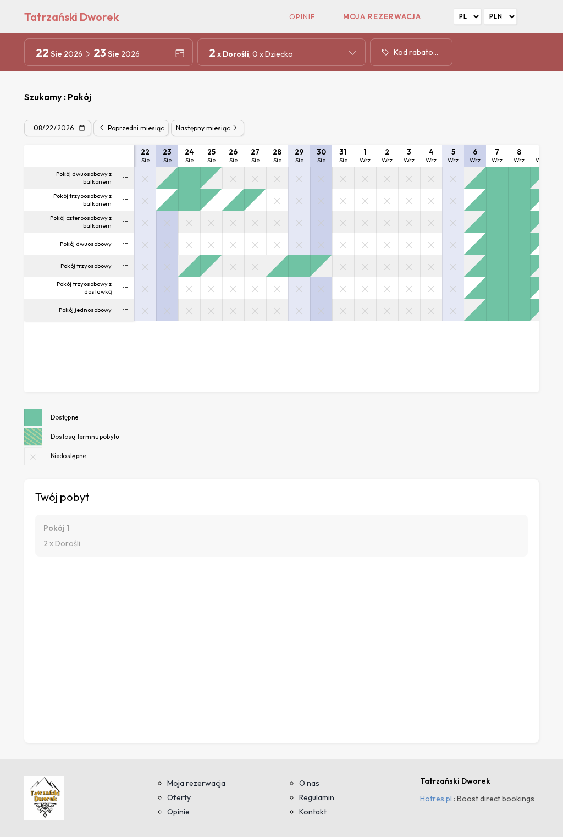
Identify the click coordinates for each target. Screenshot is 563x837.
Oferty (179, 797)
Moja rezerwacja (382, 16)
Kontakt (313, 812)
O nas (309, 783)
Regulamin (316, 797)
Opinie (302, 16)
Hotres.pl (436, 798)
